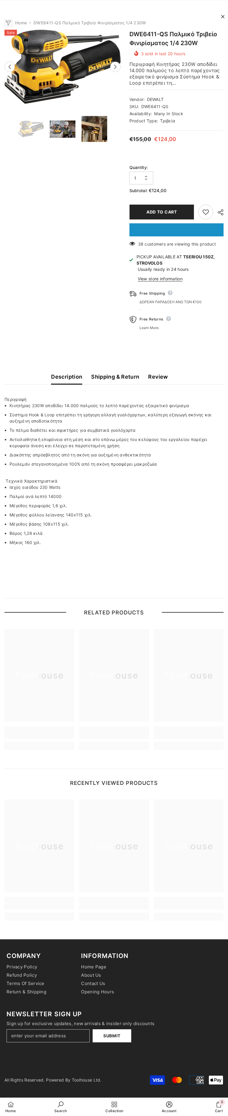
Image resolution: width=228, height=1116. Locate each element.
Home (21, 22)
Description (66, 377)
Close (223, 17)
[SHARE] (218, 212)
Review (158, 377)
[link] (39, 736)
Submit (112, 1035)
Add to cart (161, 211)
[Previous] (9, 66)
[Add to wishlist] (205, 212)
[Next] (115, 66)
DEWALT (155, 99)
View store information (160, 278)
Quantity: (138, 167)
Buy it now (176, 229)
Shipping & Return (115, 377)
